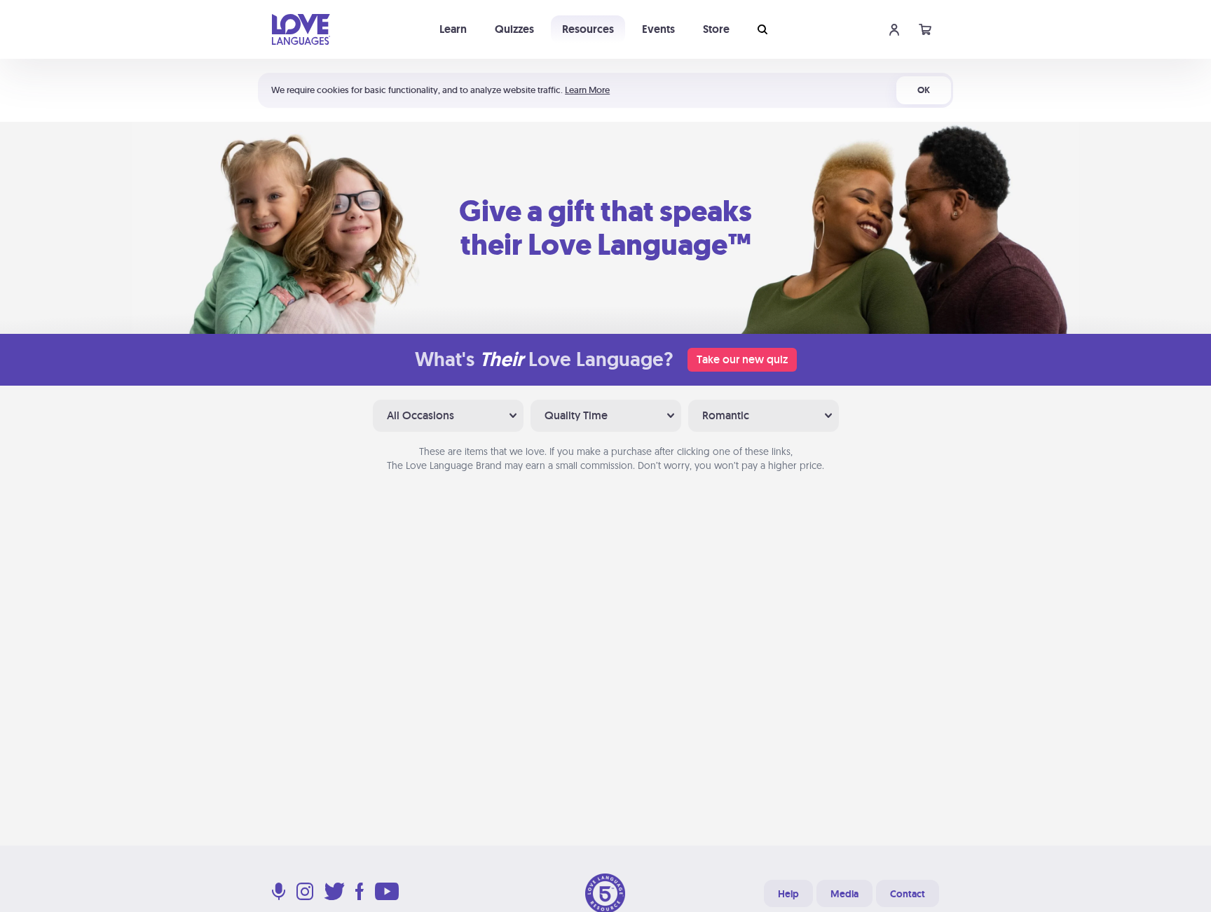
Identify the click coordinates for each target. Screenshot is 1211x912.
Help (788, 894)
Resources (588, 29)
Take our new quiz (742, 359)
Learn (453, 29)
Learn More (587, 90)
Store (716, 29)
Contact (907, 894)
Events (658, 29)
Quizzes (514, 29)
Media (844, 894)
